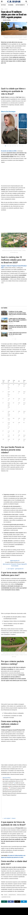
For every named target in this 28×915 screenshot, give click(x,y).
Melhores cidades (21, 894)
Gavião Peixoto (12, 894)
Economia (10, 5)
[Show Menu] (1, 1)
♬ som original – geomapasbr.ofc (14, 569)
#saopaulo (13, 564)
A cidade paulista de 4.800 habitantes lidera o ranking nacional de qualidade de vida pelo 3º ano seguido (17, 320)
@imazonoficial (6, 778)
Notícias (3, 5)
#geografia (24, 564)
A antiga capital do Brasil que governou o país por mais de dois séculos (18, 333)
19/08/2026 (11, 315)
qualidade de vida (6, 897)
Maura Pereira (7, 20)
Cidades (6, 9)
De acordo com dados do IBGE (8, 151)
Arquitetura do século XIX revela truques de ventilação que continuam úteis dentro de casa (18, 327)
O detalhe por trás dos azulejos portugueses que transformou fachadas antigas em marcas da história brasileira (17, 313)
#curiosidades (14, 566)
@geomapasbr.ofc (14, 560)
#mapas (19, 564)
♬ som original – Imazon (9, 818)
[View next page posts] (15, 339)
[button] (5, 146)
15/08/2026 (11, 330)
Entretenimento (20, 5)
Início (2, 9)
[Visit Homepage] (14, 2)
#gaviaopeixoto (7, 564)
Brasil (5, 894)
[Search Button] (26, 1)
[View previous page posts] (13, 339)
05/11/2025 (15, 20)
